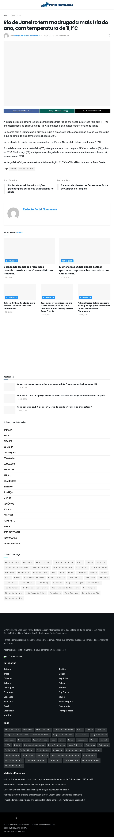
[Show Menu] (5, 4)
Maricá (104, 572)
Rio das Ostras (93, 583)
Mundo (7, 498)
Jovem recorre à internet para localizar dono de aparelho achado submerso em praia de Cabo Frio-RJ (57, 307)
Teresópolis (55, 593)
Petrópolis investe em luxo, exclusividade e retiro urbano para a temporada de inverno (43, 794)
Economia (9, 458)
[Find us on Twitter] (16, 818)
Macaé (93, 572)
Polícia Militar (26, 583)
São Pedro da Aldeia (36, 593)
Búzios (90, 562)
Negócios (9, 503)
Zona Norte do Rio (90, 593)
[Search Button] (109, 4)
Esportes (9, 469)
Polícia (8, 509)
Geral (7, 475)
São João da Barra (14, 593)
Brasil (7, 435)
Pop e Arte (9, 520)
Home (6, 15)
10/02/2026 (83, 315)
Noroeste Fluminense (34, 578)
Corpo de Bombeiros (62, 567)
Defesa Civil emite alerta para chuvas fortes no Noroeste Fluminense (19, 306)
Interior (8, 486)
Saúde (7, 526)
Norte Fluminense (56, 578)
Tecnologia (10, 538)
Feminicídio (23, 572)
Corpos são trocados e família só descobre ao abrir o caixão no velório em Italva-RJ (28, 270)
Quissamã (57, 583)
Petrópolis (103, 578)
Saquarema (42, 588)
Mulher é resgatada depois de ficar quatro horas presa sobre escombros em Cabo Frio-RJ (84, 270)
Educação (9, 464)
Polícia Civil (10, 583)
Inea (53, 572)
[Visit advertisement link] (57, 346)
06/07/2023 (49, 35)
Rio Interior (28, 588)
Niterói (17, 578)
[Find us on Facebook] (4, 818)
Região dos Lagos (74, 583)
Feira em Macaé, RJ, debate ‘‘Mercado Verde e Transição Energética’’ (54, 406)
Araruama (27, 562)
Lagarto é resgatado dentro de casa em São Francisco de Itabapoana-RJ (57, 384)
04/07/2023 (22, 399)
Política (8, 515)
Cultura (8, 447)
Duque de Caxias (99, 567)
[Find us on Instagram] (12, 818)
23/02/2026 (46, 315)
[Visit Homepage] (57, 4)
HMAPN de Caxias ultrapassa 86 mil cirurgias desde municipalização (35, 784)
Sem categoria (12, 532)
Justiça (8, 492)
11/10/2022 (22, 388)
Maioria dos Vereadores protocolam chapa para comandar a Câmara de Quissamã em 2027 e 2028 (48, 779)
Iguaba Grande (40, 572)
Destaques (16, 15)
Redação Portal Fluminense (26, 35)
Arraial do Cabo (43, 562)
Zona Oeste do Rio (13, 598)
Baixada (8, 430)
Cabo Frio (101, 562)
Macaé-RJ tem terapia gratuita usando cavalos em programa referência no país (61, 395)
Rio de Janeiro (26, 168)
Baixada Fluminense (63, 562)
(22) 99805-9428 (14, 656)
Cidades (8, 441)
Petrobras (90, 578)
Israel (71, 572)
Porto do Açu (43, 583)
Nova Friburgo (75, 578)
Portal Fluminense (21, 824)
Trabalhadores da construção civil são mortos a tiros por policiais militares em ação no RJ (44, 800)
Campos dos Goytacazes (16, 567)
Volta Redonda (71, 593)
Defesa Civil (81, 567)
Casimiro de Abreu (40, 567)
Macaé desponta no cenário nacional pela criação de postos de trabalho (36, 789)
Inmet (13, 168)
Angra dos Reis (12, 562)
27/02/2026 (9, 278)
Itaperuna (82, 572)
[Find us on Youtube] (8, 818)
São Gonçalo (89, 588)
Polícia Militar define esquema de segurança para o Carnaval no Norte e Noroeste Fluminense (94, 307)
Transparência (12, 543)
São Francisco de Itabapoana (65, 588)
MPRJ (7, 578)
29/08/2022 (22, 411)
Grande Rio (10, 481)
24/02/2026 (9, 312)
